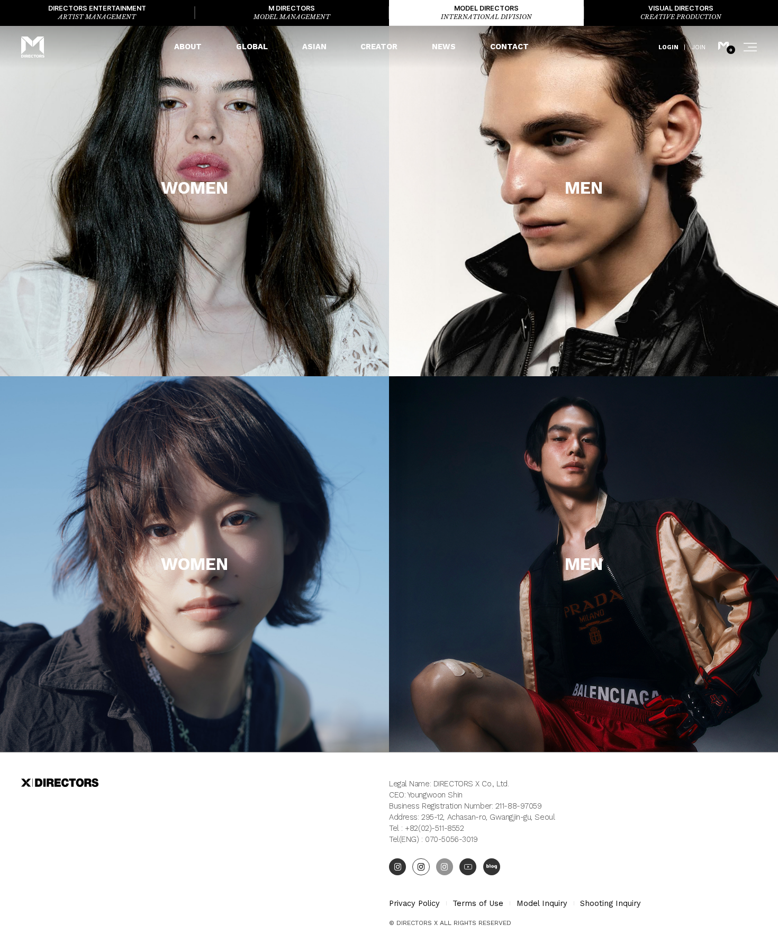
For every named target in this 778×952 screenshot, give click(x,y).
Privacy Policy (414, 903)
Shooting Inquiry (610, 903)
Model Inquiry (542, 903)
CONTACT (509, 46)
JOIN (698, 47)
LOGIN (668, 47)
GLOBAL (252, 46)
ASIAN (314, 46)
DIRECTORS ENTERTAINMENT (97, 12)
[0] (723, 47)
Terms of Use (478, 903)
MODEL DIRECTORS (486, 12)
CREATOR (378, 46)
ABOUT (188, 46)
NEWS (444, 46)
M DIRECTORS (292, 12)
